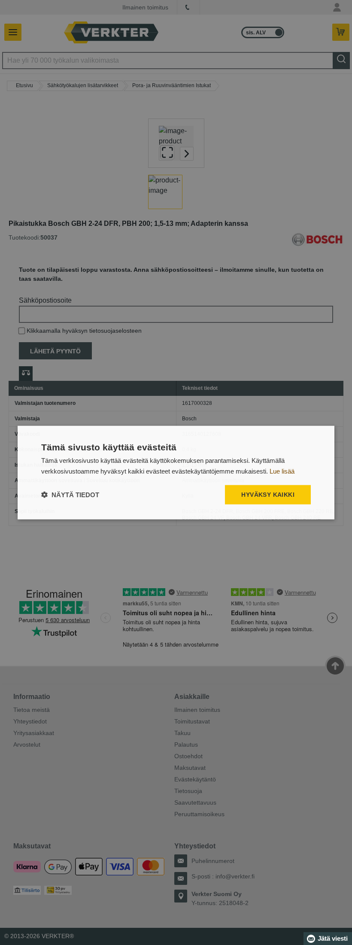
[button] (70, 495)
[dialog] (176, 472)
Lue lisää (282, 470)
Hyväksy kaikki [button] (267, 494)
